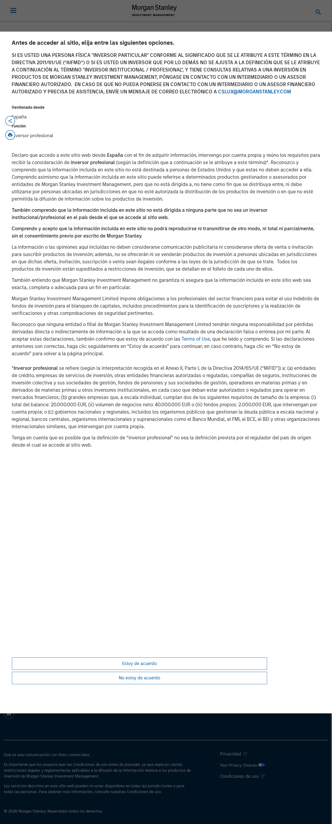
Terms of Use (196, 339)
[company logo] (154, 10)
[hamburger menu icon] (13, 10)
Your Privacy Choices (239, 765)
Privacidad (230, 754)
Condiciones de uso (239, 776)
